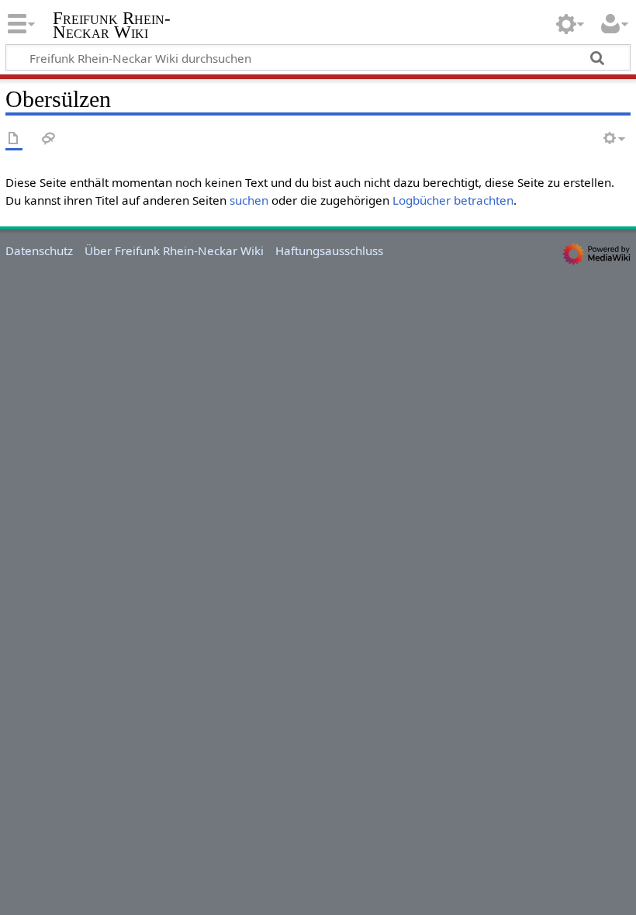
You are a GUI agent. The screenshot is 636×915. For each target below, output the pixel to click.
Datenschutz (39, 250)
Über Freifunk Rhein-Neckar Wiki (174, 250)
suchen (249, 200)
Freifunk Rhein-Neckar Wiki (112, 26)
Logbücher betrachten (452, 200)
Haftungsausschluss (329, 250)
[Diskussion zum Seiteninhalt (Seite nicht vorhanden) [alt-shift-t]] (48, 139)
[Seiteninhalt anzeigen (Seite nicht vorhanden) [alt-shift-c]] (13, 139)
